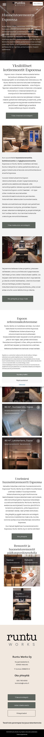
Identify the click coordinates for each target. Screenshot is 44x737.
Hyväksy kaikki (22, 374)
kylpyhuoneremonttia (27, 161)
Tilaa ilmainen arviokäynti (22, 116)
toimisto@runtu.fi (22, 683)
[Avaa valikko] (4, 4)
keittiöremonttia (9, 161)
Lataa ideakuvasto (21, 705)
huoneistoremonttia (24, 158)
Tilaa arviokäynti (38, 3)
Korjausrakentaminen (12, 410)
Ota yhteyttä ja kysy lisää (18, 299)
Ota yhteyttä (22, 537)
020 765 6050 (22, 681)
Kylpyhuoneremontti (12, 413)
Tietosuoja (22, 384)
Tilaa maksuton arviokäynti (19, 225)
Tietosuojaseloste (22, 734)
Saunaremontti (25, 444)
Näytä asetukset (22, 380)
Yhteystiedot (21, 713)
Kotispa (23, 410)
